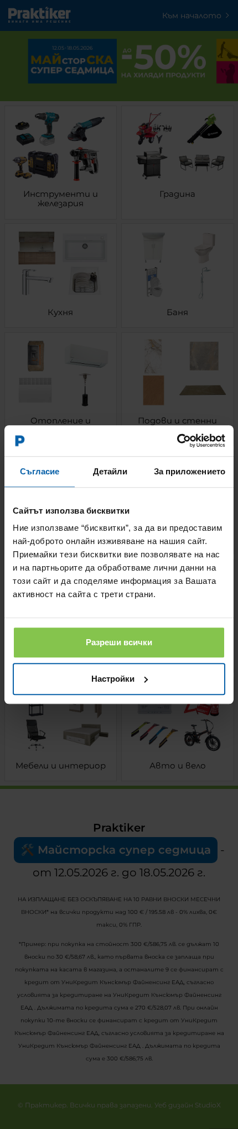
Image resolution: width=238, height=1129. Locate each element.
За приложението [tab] (190, 471)
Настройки (112, 678)
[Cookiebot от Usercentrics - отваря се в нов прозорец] (176, 440)
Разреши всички (119, 642)
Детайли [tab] (110, 471)
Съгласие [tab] (40, 471)
